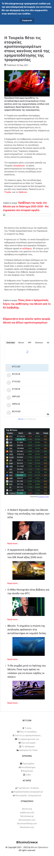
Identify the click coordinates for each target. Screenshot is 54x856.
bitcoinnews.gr (27, 816)
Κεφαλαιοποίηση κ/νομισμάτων (28, 792)
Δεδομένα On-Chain (28, 750)
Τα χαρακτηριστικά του (28, 739)
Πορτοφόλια (28, 763)
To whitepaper (28, 746)
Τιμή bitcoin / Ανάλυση (28, 788)
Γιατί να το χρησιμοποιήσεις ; (28, 735)
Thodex (7, 192)
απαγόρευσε (19, 165)
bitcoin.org (27, 809)
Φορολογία (27, 771)
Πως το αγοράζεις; (28, 732)
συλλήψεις (27, 248)
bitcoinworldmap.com (27, 823)
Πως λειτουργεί (28, 743)
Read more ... (13, 543)
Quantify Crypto (43, 497)
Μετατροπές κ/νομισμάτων (28, 795)
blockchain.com (27, 827)
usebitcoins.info (27, 812)
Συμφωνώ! (27, 20)
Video (28, 775)
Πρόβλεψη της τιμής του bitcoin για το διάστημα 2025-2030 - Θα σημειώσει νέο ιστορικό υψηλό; (25, 206)
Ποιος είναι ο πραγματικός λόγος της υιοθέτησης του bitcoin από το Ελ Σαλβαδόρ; (27, 304)
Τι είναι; (28, 728)
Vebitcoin (22, 192)
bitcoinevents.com (27, 820)
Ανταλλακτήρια (28, 767)
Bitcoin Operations (39, 847)
